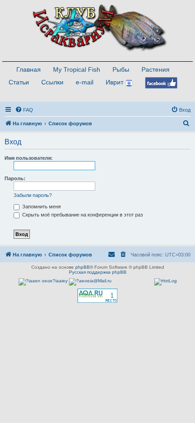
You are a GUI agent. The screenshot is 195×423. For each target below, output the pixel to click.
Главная (28, 69)
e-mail (84, 82)
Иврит (114, 82)
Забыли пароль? (33, 195)
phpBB (82, 267)
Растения (155, 69)
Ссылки (52, 82)
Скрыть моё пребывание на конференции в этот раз (82, 214)
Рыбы (120, 69)
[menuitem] (24, 109)
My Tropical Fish (76, 69)
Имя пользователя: (29, 158)
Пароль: (15, 178)
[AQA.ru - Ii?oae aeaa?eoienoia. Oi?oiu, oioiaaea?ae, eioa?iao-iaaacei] (97, 296)
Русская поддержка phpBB (98, 272)
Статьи (19, 82)
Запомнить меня (41, 206)
